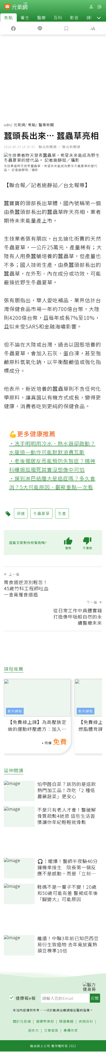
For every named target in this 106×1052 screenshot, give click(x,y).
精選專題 (66, 1021)
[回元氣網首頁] (19, 7)
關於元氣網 (22, 1021)
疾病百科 (86, 1021)
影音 (74, 17)
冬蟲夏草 (41, 513)
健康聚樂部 (45, 1021)
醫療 (41, 17)
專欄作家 (71, 1030)
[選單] (99, 7)
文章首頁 (51, 1030)
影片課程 (15, 711)
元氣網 (19, 124)
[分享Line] (39, 28)
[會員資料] (91, 7)
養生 (25, 17)
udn (7, 124)
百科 (58, 17)
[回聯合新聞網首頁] (7, 7)
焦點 (8, 17)
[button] (99, 17)
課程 (90, 17)
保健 (21, 513)
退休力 (33, 1030)
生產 (62, 513)
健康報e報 (26, 998)
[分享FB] (13, 28)
